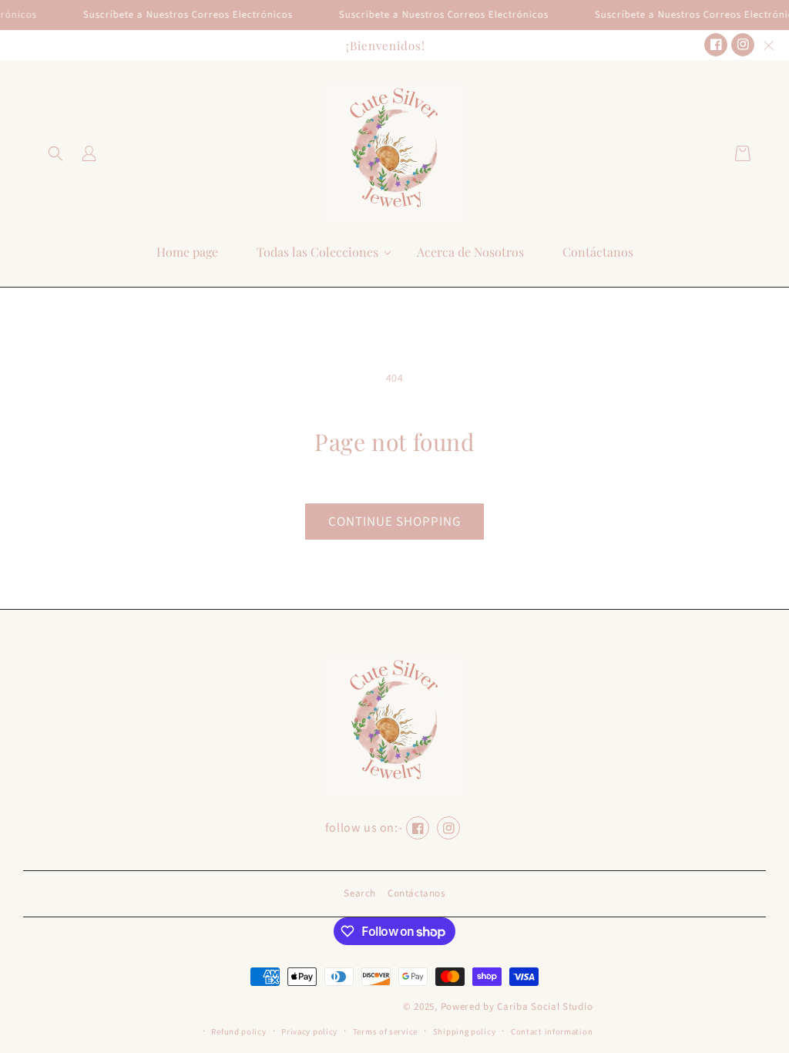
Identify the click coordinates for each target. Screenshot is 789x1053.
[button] (55, 153)
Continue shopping (394, 522)
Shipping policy (464, 1032)
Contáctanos (416, 893)
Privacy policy (309, 1032)
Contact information (552, 1032)
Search (360, 893)
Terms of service (385, 1032)
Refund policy (238, 1032)
